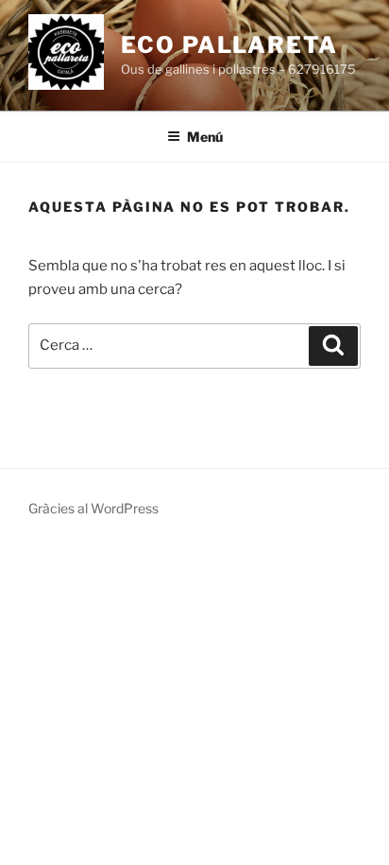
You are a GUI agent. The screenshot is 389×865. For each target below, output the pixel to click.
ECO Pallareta (229, 45)
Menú (205, 137)
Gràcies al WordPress (93, 508)
